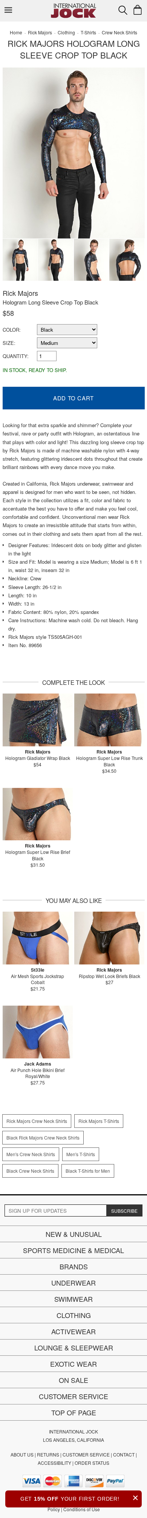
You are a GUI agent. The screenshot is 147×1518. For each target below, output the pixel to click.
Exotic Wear (73, 1364)
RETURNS (48, 1454)
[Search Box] (122, 10)
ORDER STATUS (92, 1463)
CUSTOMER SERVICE (86, 1454)
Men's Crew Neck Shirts (30, 1154)
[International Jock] (73, 6)
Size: (9, 342)
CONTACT (124, 1454)
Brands (74, 1266)
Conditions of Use (81, 1509)
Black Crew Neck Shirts (30, 1170)
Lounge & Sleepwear (73, 1347)
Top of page (73, 1412)
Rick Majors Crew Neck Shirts (36, 1121)
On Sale (73, 1380)
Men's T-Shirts (80, 1154)
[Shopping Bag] (137, 10)
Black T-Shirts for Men (88, 1170)
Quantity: (16, 356)
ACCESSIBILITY (54, 1463)
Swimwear (73, 1299)
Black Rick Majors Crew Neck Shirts (43, 1137)
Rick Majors (20, 293)
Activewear (73, 1331)
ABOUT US (22, 1454)
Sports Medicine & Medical (73, 1250)
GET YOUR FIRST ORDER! (79, 1498)
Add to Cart (73, 398)
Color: (12, 329)
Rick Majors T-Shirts (98, 1121)
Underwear (73, 1282)
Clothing (74, 1315)
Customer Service (73, 1396)
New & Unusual (74, 1234)
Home (16, 32)
